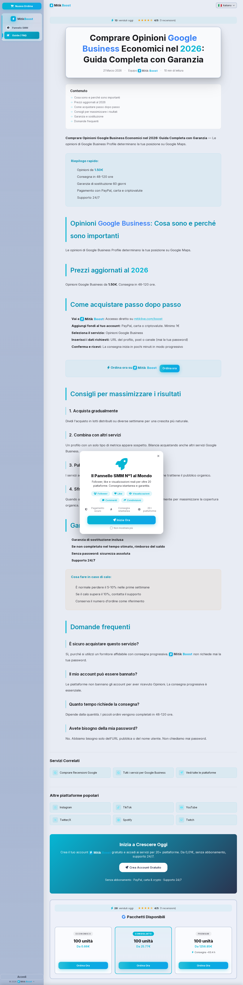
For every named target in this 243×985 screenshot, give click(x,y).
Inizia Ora (123, 520)
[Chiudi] (158, 456)
